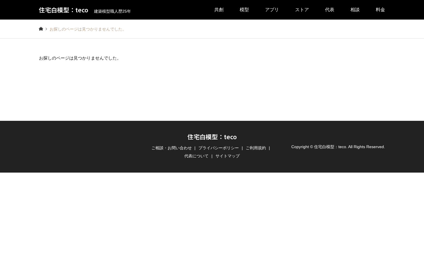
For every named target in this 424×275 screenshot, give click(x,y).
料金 (380, 9)
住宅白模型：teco (212, 136)
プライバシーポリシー (218, 148)
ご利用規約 (256, 148)
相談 (355, 9)
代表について (196, 156)
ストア (302, 9)
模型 (244, 9)
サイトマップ (227, 156)
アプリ (272, 9)
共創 (219, 9)
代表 (329, 9)
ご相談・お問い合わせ (171, 148)
